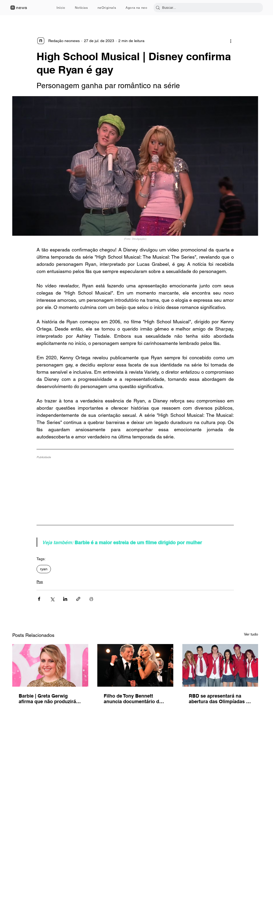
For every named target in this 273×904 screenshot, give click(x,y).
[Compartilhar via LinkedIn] (65, 598)
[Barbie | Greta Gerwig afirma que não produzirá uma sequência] (50, 665)
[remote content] (135, 489)
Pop (40, 582)
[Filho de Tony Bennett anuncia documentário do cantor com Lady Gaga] (135, 665)
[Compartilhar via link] (78, 598)
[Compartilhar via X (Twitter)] (52, 598)
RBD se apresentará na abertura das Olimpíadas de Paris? (220, 698)
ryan (43, 569)
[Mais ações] (230, 41)
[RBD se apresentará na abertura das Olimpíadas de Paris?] (220, 665)
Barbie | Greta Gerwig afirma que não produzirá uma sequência (47, 698)
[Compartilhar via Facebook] (39, 598)
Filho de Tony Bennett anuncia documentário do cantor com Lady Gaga (133, 698)
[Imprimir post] (91, 598)
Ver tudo (251, 634)
